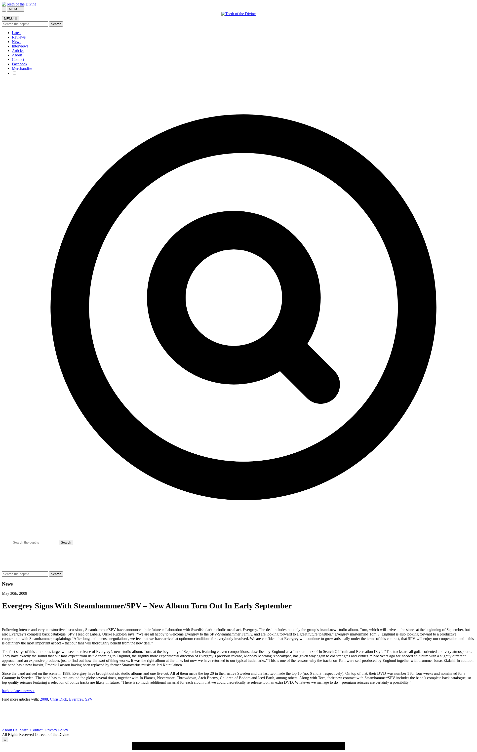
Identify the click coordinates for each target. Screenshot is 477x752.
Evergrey (76, 699)
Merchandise (22, 68)
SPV (89, 699)
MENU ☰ (15, 9)
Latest (16, 33)
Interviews (20, 46)
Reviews (19, 37)
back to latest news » (18, 691)
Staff (24, 730)
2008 (44, 699)
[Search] (4, 9)
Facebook (19, 64)
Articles (18, 50)
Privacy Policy (56, 730)
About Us (9, 730)
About (17, 55)
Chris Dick (58, 699)
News (16, 42)
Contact (18, 59)
